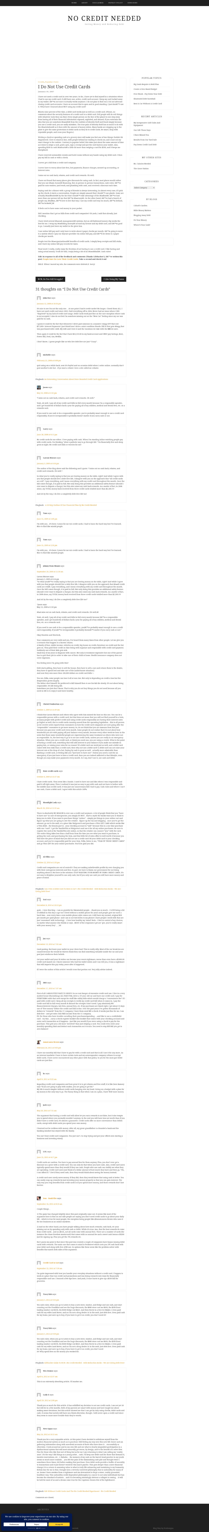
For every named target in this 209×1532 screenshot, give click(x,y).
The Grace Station (141, 169)
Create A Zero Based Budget (145, 89)
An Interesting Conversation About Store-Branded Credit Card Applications (76, 379)
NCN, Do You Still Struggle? (50, 279)
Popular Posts (51, 82)
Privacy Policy (115, 3)
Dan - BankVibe (50, 1198)
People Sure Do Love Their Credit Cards (60, 259)
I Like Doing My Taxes (114, 279)
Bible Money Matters (142, 210)
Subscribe (133, 3)
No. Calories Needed (142, 164)
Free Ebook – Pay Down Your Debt (148, 94)
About (85, 3)
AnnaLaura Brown (51, 1042)
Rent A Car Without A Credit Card (148, 104)
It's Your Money (140, 220)
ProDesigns (168, 1528)
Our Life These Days (142, 130)
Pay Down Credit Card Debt (145, 145)
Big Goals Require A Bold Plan (146, 84)
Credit (41, 82)
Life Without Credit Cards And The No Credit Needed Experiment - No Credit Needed (80, 1491)
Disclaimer (98, 3)
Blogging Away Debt (142, 215)
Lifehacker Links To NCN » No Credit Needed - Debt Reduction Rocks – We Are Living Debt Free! (84, 1363)
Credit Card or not (51, 1263)
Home (74, 3)
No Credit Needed (104, 18)
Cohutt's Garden (140, 206)
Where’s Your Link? (142, 225)
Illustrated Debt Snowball (144, 99)
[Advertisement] (104, 55)
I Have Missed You (141, 135)
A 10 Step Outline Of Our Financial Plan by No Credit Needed (70, 505)
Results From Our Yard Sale (145, 140)
